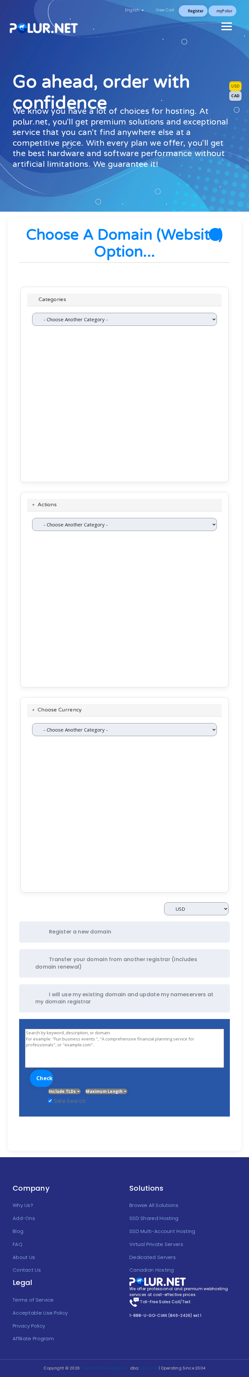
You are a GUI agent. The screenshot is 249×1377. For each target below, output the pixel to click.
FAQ (17, 1244)
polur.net (149, 1368)
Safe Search (70, 1101)
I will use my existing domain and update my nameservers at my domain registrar (124, 998)
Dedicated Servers (152, 1257)
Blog (18, 1231)
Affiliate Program (33, 1338)
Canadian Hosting (151, 1269)
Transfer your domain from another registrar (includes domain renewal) (116, 963)
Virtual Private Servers (156, 1244)
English (132, 10)
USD (235, 86)
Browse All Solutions (153, 1205)
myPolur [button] (224, 11)
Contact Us (27, 1269)
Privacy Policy (29, 1325)
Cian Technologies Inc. (105, 1368)
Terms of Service (33, 1299)
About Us (24, 1257)
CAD (235, 96)
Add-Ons (24, 1218)
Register (195, 11)
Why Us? (23, 1205)
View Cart (164, 10)
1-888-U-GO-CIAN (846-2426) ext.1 (165, 1315)
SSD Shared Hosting (153, 1218)
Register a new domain (80, 931)
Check (44, 1078)
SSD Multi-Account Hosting (162, 1231)
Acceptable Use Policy (40, 1312)
